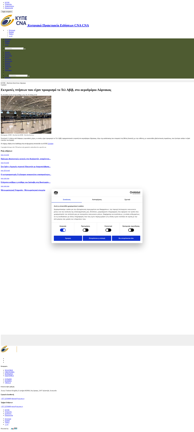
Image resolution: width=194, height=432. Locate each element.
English (11, 32)
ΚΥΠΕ (7, 2)
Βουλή (7, 57)
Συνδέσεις (8, 413)
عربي (11, 36)
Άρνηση (68, 238)
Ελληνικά (12, 30)
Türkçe (11, 34)
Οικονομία (8, 56)
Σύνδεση (50, 143)
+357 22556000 (6, 406)
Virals (7, 68)
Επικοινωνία (9, 8)
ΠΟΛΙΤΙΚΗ (9, 370)
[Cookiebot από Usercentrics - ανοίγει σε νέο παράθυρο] (131, 192)
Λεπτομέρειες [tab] (97, 199)
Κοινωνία (8, 59)
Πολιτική (8, 54)
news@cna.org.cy (17, 406)
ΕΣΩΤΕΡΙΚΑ (9, 375)
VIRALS (8, 383)
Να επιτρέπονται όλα (126, 238)
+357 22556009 (6, 398)
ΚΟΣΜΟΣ (8, 381)
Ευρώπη (7, 63)
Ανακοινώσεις (9, 6)
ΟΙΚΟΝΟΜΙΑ (9, 372)
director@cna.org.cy (17, 398)
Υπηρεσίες (8, 4)
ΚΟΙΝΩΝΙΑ (9, 374)
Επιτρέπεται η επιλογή (97, 238)
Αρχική (7, 52)
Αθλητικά (8, 66)
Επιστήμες (8, 70)
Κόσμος (7, 65)
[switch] (86, 230)
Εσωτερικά (8, 61)
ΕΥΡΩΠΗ (8, 379)
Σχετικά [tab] (127, 199)
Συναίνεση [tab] (66, 199)
